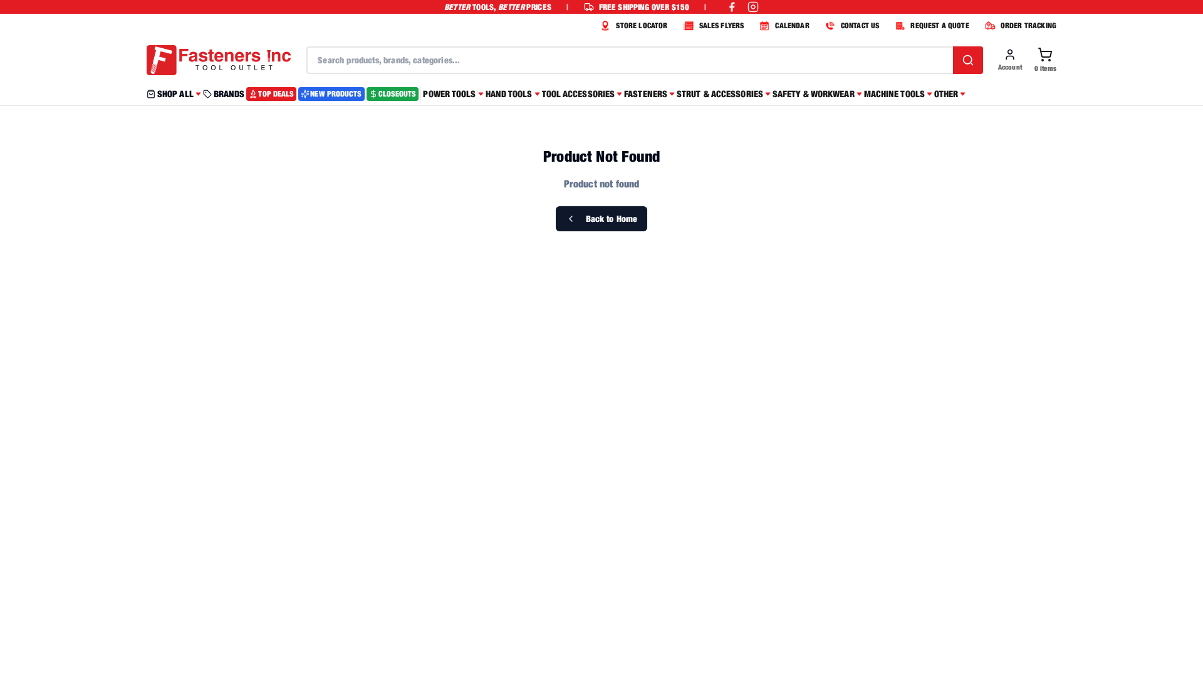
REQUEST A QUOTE (939, 25)
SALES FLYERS (721, 25)
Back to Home (612, 218)
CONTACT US (860, 25)
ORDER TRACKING (1028, 25)
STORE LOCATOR (641, 25)
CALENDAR (792, 25)
